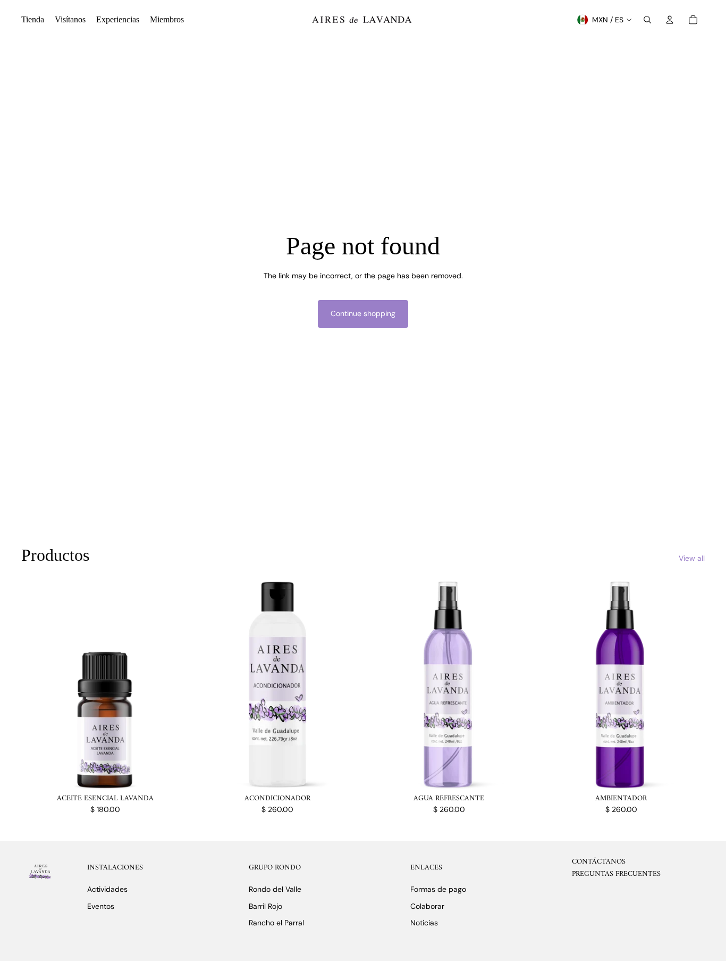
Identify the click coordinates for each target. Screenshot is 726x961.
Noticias (424, 922)
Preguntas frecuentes (616, 874)
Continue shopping (363, 313)
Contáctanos (599, 861)
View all (692, 558)
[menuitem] (32, 19)
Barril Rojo (265, 906)
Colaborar (427, 906)
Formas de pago (438, 889)
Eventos (100, 906)
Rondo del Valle (275, 889)
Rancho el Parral (276, 922)
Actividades (107, 889)
